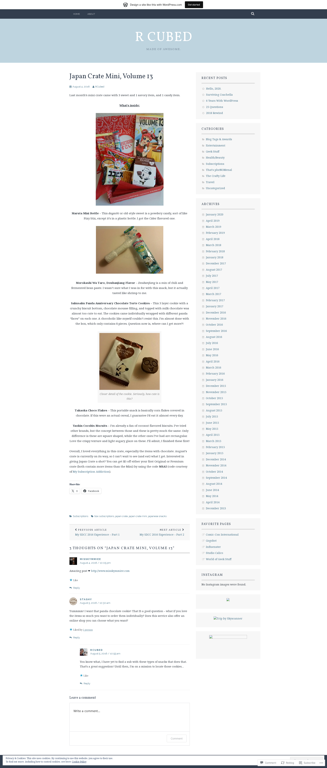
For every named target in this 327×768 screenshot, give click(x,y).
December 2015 (216, 386)
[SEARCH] (253, 14)
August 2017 (214, 269)
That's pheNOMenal (219, 170)
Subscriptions (80, 516)
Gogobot (211, 540)
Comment (177, 738)
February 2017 (215, 300)
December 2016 (216, 312)
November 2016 (216, 318)
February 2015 (215, 447)
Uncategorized (215, 188)
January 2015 (214, 453)
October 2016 (214, 324)
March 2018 (213, 245)
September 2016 (216, 331)
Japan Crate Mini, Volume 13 (111, 76)
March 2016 (213, 367)
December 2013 (216, 508)
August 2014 (214, 483)
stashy (86, 599)
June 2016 (212, 349)
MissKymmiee (90, 559)
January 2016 (214, 380)
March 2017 (213, 294)
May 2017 (212, 282)
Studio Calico (214, 553)
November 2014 (216, 465)
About (91, 14)
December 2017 (216, 263)
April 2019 (213, 220)
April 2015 (213, 435)
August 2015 (214, 410)
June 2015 (212, 422)
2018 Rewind (214, 113)
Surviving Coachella (219, 94)
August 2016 (214, 337)
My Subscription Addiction (91, 471)
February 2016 (215, 373)
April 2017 (213, 288)
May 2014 (212, 496)
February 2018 (215, 251)
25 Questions (214, 107)
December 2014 (216, 459)
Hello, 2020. (213, 88)
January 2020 (214, 214)
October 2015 (214, 398)
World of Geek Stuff (218, 559)
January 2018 (214, 257)
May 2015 (212, 428)
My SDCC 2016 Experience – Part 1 (97, 532)
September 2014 (216, 477)
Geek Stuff (212, 151)
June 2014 (212, 490)
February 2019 (215, 233)
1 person (88, 629)
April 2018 (213, 239)
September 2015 (216, 404)
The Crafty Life (215, 176)
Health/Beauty (215, 157)
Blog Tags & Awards (219, 139)
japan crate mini (138, 516)
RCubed (99, 86)
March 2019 (213, 226)
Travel (210, 182)
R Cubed (163, 37)
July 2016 (212, 343)
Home (76, 14)
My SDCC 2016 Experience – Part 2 (162, 532)
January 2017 (214, 306)
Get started (194, 4)
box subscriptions (104, 516)
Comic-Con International (222, 534)
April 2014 (213, 502)
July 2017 (212, 275)
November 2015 (216, 392)
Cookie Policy (79, 761)
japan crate (121, 516)
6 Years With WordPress (222, 100)
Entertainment (215, 145)
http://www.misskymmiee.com (110, 571)
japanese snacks (157, 516)
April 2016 (213, 361)
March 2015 (213, 441)
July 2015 (212, 416)
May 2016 (212, 355)
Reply (76, 587)
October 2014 (214, 471)
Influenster (213, 547)
